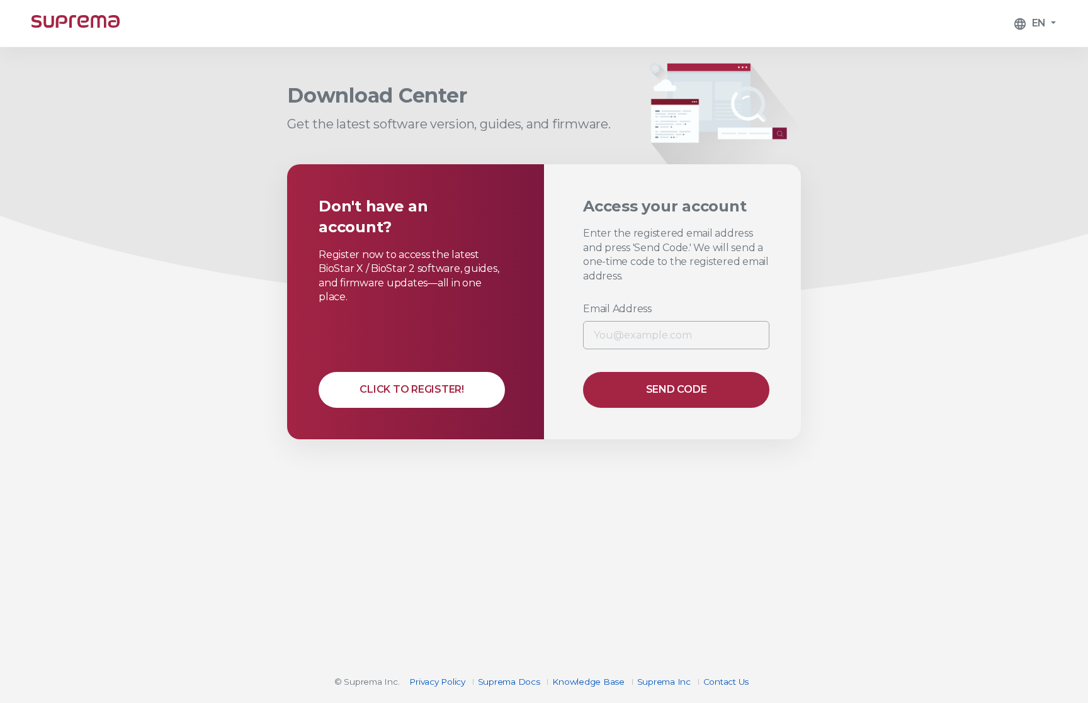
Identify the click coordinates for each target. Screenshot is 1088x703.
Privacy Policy (437, 682)
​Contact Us (726, 682)
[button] (1034, 23)
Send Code (676, 389)
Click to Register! (412, 389)
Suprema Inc (664, 682)
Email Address (617, 309)
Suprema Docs (509, 682)
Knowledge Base (588, 682)
